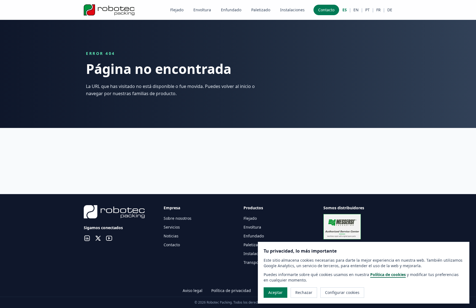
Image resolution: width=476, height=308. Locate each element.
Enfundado (231, 9)
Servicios (172, 227)
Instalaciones (292, 9)
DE (389, 9)
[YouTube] (109, 239)
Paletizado (260, 9)
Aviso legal (192, 290)
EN (356, 9)
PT (367, 9)
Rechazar (303, 292)
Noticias (171, 236)
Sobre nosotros (177, 218)
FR (378, 9)
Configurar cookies (342, 292)
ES (344, 9)
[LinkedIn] (87, 239)
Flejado (176, 9)
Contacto (326, 9)
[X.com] (98, 239)
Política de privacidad (231, 290)
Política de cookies (388, 274)
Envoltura (202, 9)
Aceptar (275, 292)
